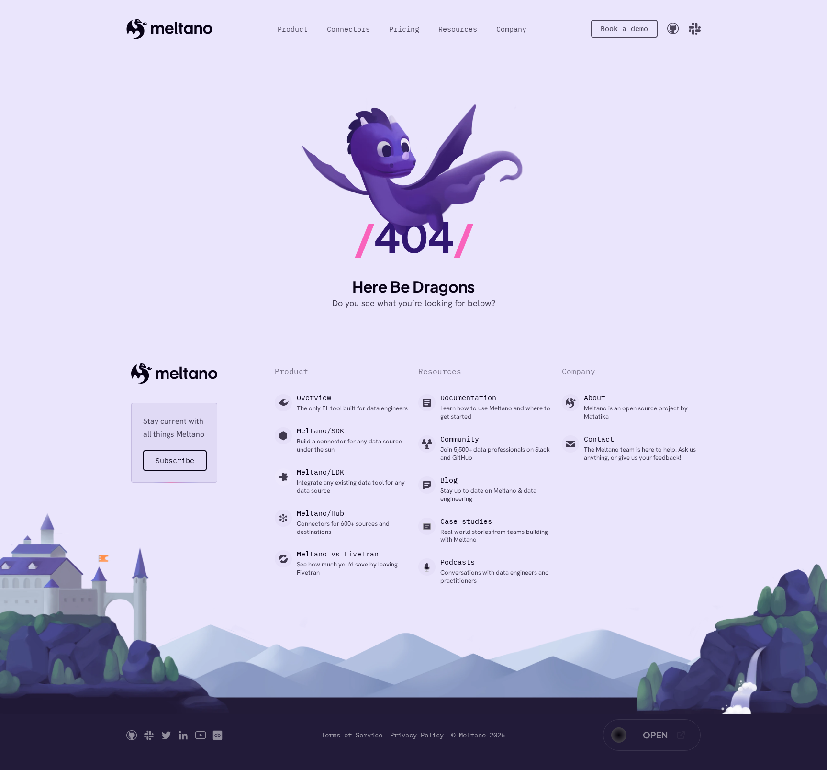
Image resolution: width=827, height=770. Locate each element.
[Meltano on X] (166, 735)
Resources (457, 29)
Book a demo (624, 28)
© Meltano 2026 (478, 735)
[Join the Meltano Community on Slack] (695, 29)
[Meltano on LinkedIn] (183, 735)
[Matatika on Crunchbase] (217, 735)
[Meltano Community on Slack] (149, 735)
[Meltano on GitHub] (131, 735)
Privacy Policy (417, 735)
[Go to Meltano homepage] (169, 29)
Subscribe (175, 460)
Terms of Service (351, 735)
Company (511, 29)
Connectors (348, 29)
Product (293, 29)
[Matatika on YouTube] (200, 735)
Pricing (404, 29)
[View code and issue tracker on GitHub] (673, 28)
